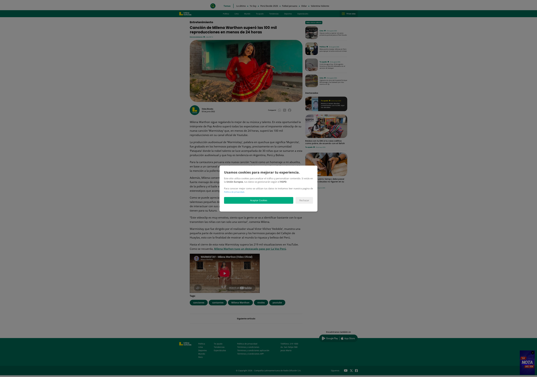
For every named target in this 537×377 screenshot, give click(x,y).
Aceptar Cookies (258, 200)
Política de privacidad (234, 192)
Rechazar (304, 200)
